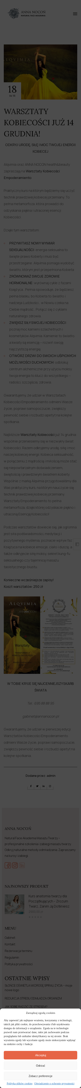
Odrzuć (40, 1065)
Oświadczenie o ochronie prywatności (54, 1083)
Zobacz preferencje (40, 1076)
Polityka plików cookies (19, 1083)
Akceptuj (40, 1055)
